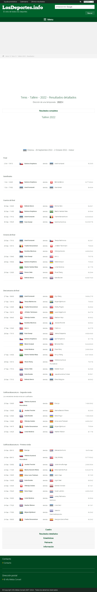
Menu (50, 19)
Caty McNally (59, 457)
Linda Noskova (59, 267)
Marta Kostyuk (59, 262)
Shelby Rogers (59, 307)
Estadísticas (48, 538)
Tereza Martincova (60, 240)
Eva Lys (57, 403)
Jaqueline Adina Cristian (62, 374)
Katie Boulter (59, 278)
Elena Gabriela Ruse (61, 470)
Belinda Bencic (59, 182)
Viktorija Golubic (60, 251)
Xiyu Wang (58, 296)
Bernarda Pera (59, 344)
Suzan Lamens (59, 491)
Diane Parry (58, 349)
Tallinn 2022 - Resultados (26, 56)
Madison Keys (59, 317)
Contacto (7, 563)
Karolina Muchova (60, 222)
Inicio (7, 56)
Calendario (24, 1)
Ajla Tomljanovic (60, 339)
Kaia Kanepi (58, 187)
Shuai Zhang (59, 272)
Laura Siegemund (60, 312)
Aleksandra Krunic (60, 450)
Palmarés (48, 542)
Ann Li (57, 256)
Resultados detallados (48, 534)
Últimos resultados (38, 1)
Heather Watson (60, 432)
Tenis (13, 56)
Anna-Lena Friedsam (61, 421)
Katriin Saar (58, 475)
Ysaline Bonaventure (61, 217)
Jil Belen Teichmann (61, 246)
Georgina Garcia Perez (61, 519)
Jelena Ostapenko (60, 333)
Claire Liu (58, 328)
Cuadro (48, 529)
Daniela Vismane (60, 486)
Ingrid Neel (58, 480)
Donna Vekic (58, 206)
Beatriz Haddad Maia (61, 211)
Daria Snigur (58, 416)
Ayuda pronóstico (10, 1)
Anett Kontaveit (59, 163)
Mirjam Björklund (60, 301)
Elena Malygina (59, 379)
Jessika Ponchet (60, 323)
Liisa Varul (58, 505)
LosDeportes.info (11, 7)
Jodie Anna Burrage (61, 464)
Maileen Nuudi (59, 369)
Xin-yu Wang (59, 355)
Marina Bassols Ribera (61, 410)
